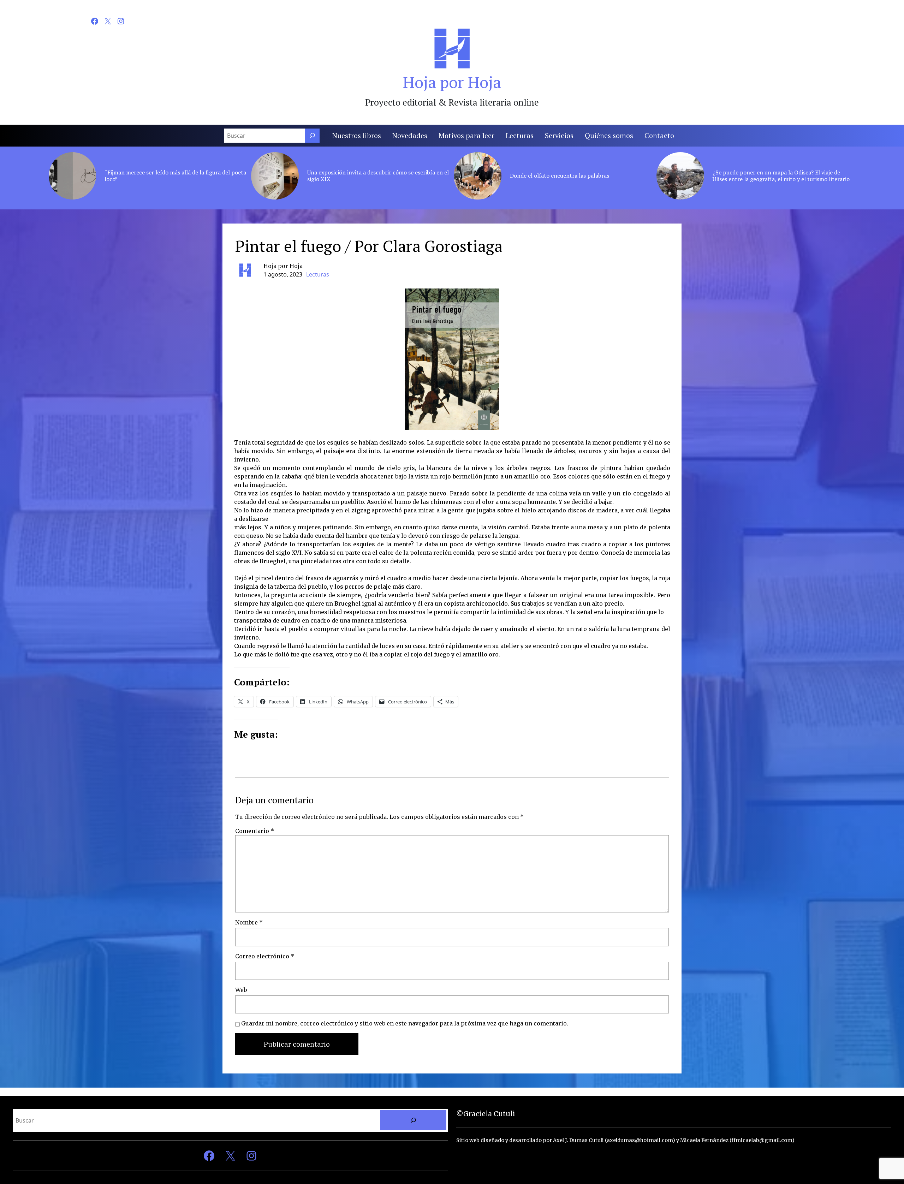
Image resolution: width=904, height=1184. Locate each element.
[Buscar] (312, 136)
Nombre (249, 922)
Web (241, 989)
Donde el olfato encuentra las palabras (559, 175)
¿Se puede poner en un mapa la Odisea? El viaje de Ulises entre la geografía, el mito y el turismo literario (781, 176)
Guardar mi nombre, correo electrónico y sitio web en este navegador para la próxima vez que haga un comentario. (404, 1023)
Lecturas (317, 274)
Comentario (254, 830)
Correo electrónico (264, 956)
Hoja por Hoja (452, 82)
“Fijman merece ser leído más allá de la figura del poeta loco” (175, 176)
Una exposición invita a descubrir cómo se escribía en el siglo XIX (378, 176)
